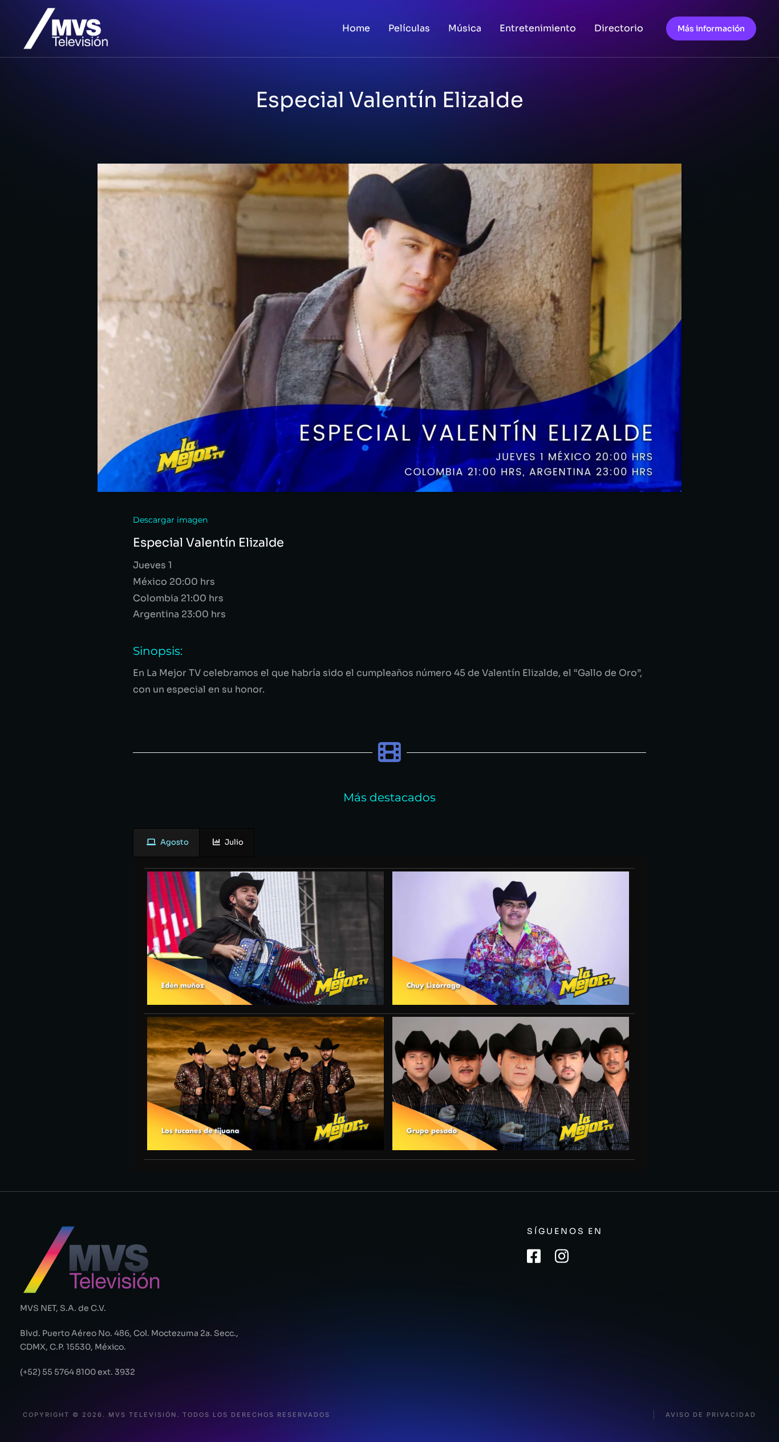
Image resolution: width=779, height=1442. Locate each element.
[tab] (166, 842)
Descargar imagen (170, 520)
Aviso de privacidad (711, 1415)
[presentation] (166, 842)
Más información (711, 28)
